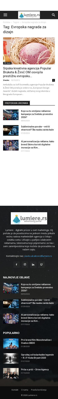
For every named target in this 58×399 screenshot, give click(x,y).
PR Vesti (7, 63)
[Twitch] (42, 265)
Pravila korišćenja (38, 390)
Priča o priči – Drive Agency (35, 369)
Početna (6, 22)
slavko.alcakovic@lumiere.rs (38, 255)
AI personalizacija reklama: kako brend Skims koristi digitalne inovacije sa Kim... (37, 144)
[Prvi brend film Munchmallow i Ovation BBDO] (11, 343)
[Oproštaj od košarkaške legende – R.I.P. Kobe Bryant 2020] (11, 358)
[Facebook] (16, 265)
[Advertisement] (29, 5)
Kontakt (15, 390)
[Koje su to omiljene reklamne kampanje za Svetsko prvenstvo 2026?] (11, 115)
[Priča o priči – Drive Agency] (11, 373)
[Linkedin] (33, 265)
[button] (53, 15)
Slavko (6, 80)
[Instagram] (25, 265)
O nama (24, 390)
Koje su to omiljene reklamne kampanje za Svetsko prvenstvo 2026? (37, 114)
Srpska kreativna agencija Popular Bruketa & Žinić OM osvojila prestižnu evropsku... (27, 72)
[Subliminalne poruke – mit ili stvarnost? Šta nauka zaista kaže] (11, 130)
